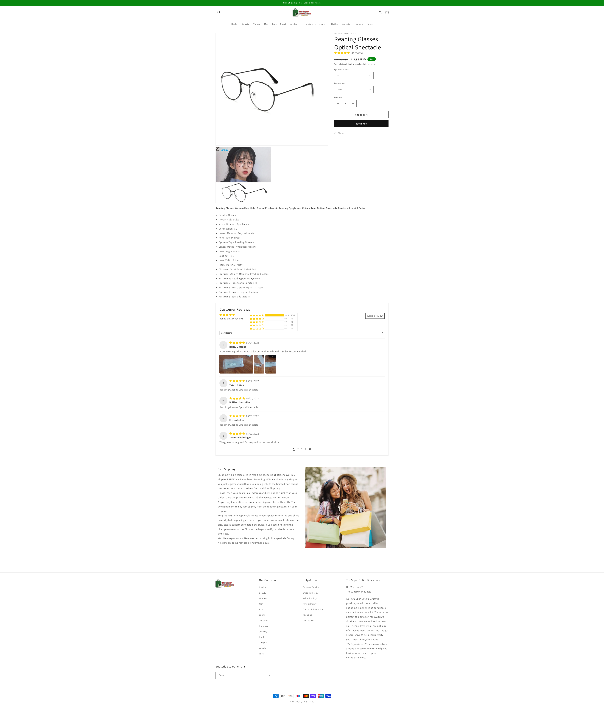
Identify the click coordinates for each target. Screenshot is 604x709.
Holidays (263, 626)
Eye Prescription (341, 69)
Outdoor (263, 620)
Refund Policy (310, 598)
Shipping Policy (310, 592)
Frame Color (339, 83)
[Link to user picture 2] (259, 364)
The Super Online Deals (305, 702)
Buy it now (361, 123)
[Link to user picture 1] (236, 364)
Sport (262, 614)
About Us (307, 614)
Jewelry (263, 631)
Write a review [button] (375, 315)
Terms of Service (311, 587)
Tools (262, 653)
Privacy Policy (309, 603)
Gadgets (263, 642)
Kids (261, 609)
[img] (237, 342)
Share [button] (341, 133)
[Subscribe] (268, 675)
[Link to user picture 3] (270, 364)
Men (261, 603)
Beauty (262, 592)
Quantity (338, 97)
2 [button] (298, 449)
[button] (218, 12)
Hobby (262, 637)
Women (263, 598)
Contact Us (308, 620)
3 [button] (302, 449)
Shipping (350, 64)
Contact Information (313, 609)
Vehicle (262, 648)
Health (262, 587)
